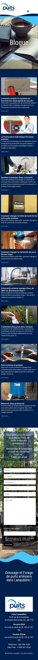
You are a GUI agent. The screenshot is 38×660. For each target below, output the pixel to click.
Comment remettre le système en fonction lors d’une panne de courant (17, 99)
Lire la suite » (5, 111)
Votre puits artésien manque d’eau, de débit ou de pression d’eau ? (17, 289)
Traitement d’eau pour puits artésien (17, 327)
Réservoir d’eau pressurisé (12, 403)
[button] (28, 11)
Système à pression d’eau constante (17, 177)
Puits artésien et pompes (12, 365)
